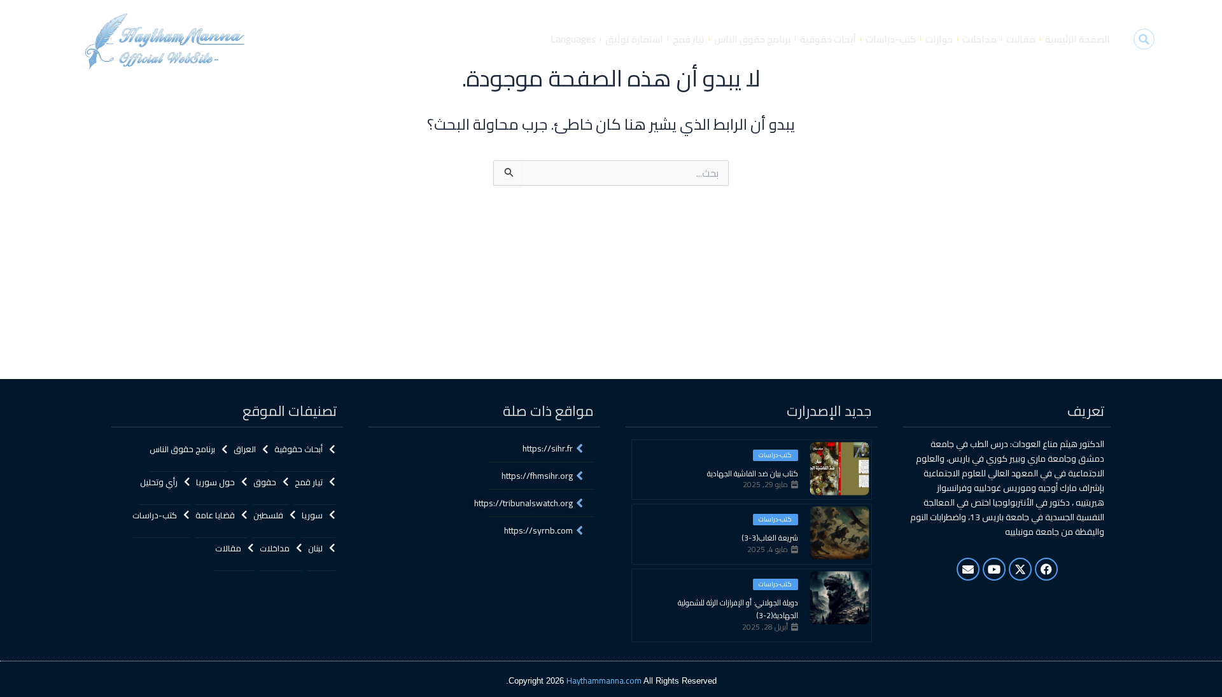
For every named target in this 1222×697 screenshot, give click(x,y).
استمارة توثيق (634, 39)
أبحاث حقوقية (828, 39)
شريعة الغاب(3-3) (769, 538)
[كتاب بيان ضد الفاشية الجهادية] (839, 468)
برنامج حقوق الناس (752, 39)
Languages (573, 39)
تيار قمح (689, 39)
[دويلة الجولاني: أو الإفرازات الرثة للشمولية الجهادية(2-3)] (839, 597)
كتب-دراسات (891, 39)
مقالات (1021, 39)
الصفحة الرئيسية (1077, 39)
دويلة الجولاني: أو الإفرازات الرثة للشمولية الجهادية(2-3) (738, 609)
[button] (1144, 39)
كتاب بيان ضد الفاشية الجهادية (752, 473)
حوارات (939, 39)
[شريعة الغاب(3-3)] (839, 533)
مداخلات (979, 39)
